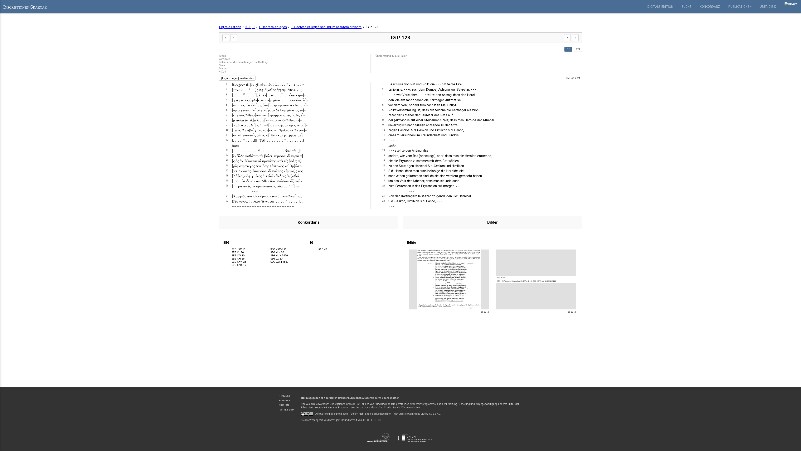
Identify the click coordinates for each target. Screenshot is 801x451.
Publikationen (740, 6)
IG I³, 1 (250, 27)
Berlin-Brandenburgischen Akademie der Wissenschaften (364, 398)
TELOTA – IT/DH (372, 420)
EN (578, 49)
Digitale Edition (660, 6)
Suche (687, 6)
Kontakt (285, 400)
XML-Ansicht (573, 78)
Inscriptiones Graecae (343, 404)
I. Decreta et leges (273, 27)
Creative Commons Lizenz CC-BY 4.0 (419, 413)
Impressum (286, 409)
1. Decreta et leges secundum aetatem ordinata (326, 27)
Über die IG (768, 6)
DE (568, 49)
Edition (284, 405)
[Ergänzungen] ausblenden (237, 78)
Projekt (284, 396)
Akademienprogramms (423, 404)
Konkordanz (710, 6)
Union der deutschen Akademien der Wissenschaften (390, 407)
